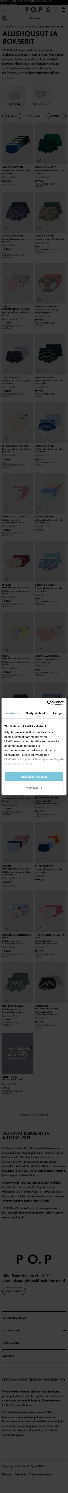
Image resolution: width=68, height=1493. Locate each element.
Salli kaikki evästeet (34, 776)
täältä (20, 759)
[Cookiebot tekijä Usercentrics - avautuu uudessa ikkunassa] (48, 702)
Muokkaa (32, 787)
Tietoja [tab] (57, 713)
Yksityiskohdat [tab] (35, 713)
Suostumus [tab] (12, 713)
